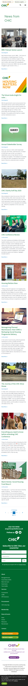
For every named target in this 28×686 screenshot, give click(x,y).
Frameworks (4, 592)
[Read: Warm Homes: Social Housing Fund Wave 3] (14, 470)
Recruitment (4, 624)
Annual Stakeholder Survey (11, 144)
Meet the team (5, 582)
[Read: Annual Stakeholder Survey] (14, 132)
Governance (4, 584)
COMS (2, 594)
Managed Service (5, 577)
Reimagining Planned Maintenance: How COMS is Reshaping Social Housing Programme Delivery (11, 330)
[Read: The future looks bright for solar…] (14, 83)
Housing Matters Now (9, 283)
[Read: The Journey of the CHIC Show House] (14, 371)
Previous (14, 510)
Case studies (4, 586)
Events (3, 619)
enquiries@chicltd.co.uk (14, 529)
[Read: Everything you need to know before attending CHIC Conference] (14, 421)
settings (16, 680)
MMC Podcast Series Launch (11, 50)
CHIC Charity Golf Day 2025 (11, 190)
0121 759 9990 (14, 527)
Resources (4, 621)
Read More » (4, 69)
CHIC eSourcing (5, 605)
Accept (4, 683)
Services (3, 589)
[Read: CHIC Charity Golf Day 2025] (14, 178)
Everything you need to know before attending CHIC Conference (12, 434)
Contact (3, 628)
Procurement (5, 601)
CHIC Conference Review (10, 235)
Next (14, 515)
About (3, 574)
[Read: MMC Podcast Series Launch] (14, 37)
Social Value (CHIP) (6, 579)
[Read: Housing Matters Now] (14, 271)
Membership (5, 609)
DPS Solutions (5, 597)
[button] (25, 5)
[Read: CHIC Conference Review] (14, 223)
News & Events (5, 614)
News (2, 617)
